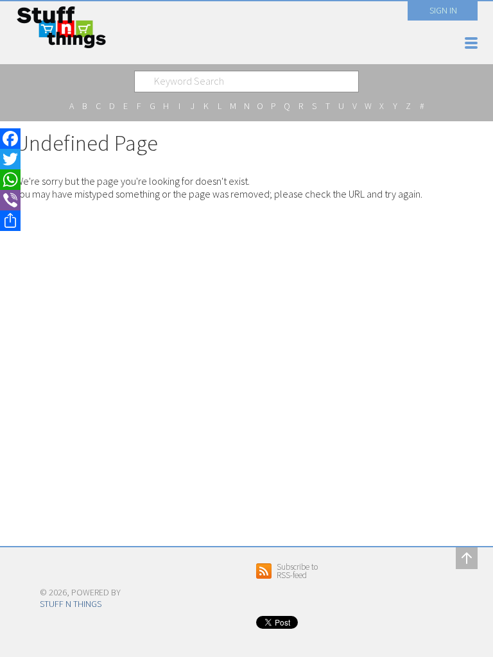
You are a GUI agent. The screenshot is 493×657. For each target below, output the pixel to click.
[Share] (10, 220)
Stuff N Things (70, 604)
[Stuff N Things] (56, 570)
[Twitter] (10, 159)
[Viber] (10, 200)
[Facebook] (10, 138)
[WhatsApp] (10, 179)
